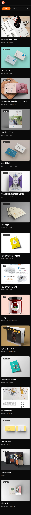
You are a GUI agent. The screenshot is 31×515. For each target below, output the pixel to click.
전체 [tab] (15, 9)
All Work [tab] (6, 9)
